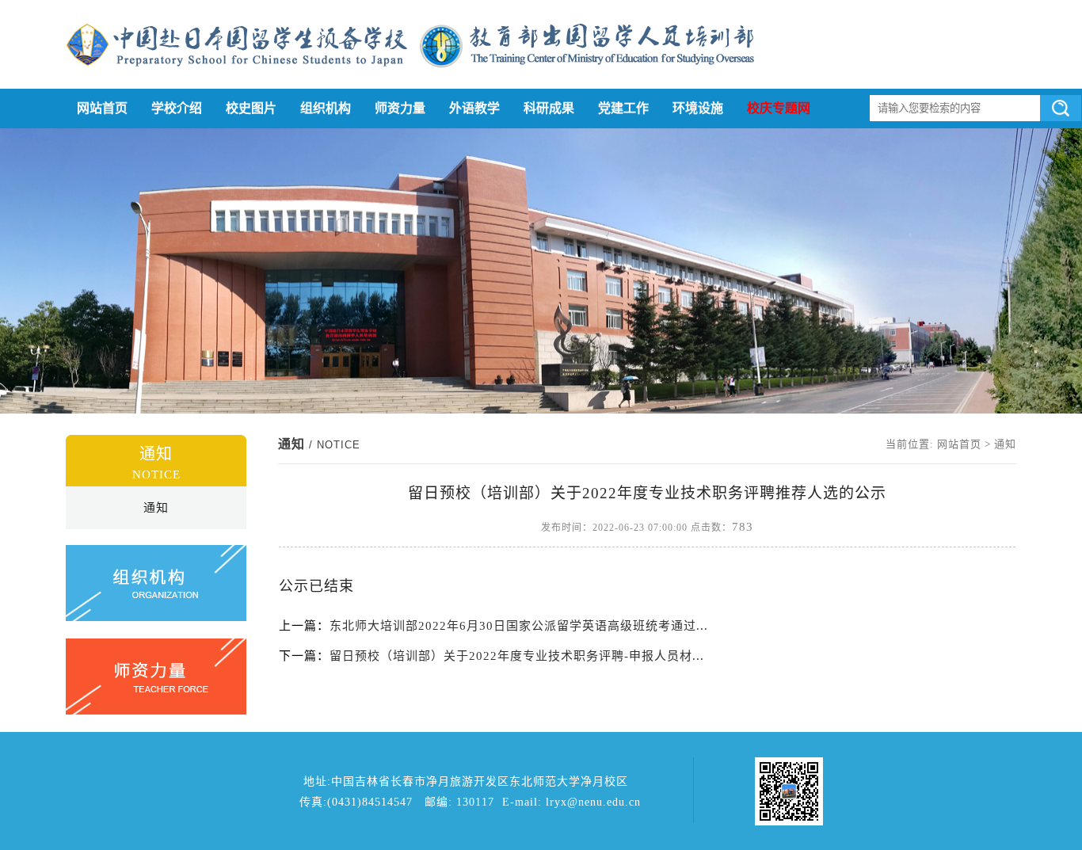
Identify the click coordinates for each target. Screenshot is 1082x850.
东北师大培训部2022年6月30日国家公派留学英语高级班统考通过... (519, 625)
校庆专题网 (778, 108)
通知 (156, 507)
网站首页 (102, 108)
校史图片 (251, 108)
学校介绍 (176, 108)
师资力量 (400, 108)
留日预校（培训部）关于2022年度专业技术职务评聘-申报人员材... (517, 656)
